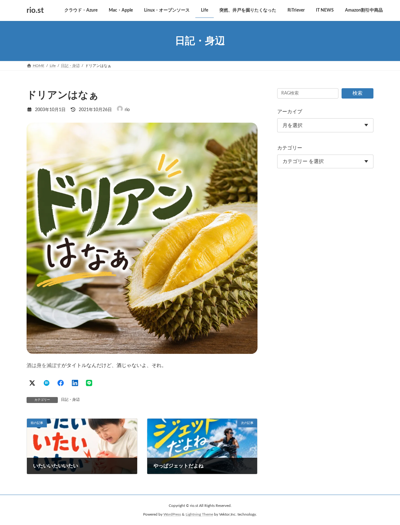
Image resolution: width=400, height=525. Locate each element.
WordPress (172, 514)
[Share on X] (32, 383)
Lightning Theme (199, 514)
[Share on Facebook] (60, 383)
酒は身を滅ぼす (44, 365)
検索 (357, 93)
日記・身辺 (70, 399)
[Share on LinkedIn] (75, 383)
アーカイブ (289, 111)
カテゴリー (289, 147)
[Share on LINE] (89, 383)
